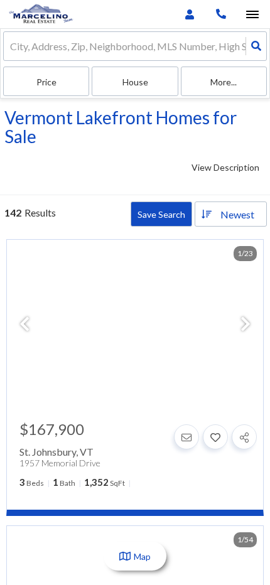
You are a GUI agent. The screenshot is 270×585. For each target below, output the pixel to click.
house (135, 82)
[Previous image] (24, 325)
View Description (225, 167)
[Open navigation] (252, 15)
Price (46, 82)
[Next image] (245, 325)
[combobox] (11, 46)
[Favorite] (215, 436)
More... (223, 82)
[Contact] (186, 436)
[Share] (244, 436)
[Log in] (189, 14)
